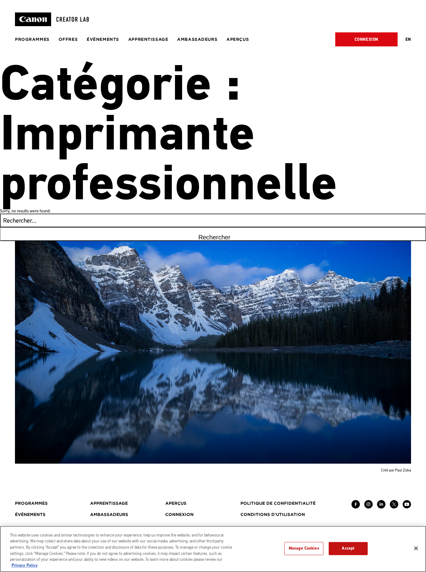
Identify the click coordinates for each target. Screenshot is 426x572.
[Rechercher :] (213, 221)
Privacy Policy (25, 565)
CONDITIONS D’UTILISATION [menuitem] (272, 514)
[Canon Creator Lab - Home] (54, 19)
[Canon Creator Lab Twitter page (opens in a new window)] (394, 506)
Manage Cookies (304, 548)
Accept (348, 548)
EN (408, 39)
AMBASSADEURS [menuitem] (197, 39)
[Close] (416, 548)
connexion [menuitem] (179, 514)
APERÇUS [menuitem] (237, 39)
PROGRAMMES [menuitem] (32, 39)
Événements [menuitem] (103, 39)
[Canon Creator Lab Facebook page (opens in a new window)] (355, 506)
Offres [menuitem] (68, 39)
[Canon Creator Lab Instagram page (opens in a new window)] (368, 506)
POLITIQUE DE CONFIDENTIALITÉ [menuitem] (278, 503)
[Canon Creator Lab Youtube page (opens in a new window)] (407, 506)
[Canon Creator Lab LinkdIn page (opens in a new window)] (381, 506)
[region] (213, 549)
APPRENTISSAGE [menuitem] (148, 39)
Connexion (366, 39)
